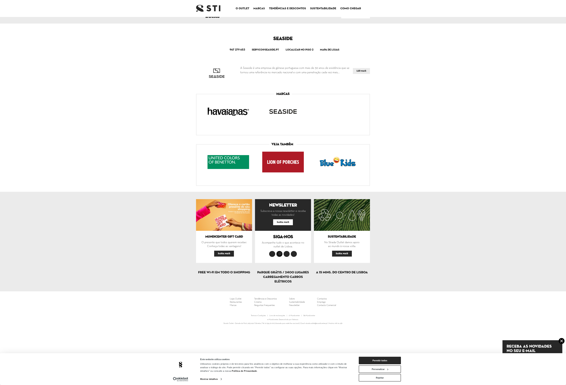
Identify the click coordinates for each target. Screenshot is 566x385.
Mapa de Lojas (329, 49)
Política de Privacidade (244, 371)
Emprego (321, 302)
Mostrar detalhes (209, 379)
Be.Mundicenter (309, 315)
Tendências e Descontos (287, 8)
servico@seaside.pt (265, 49)
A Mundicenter (294, 315)
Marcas (259, 8)
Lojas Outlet (235, 299)
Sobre (292, 299)
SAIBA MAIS (224, 253)
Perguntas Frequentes (264, 305)
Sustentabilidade (323, 8)
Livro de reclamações (277, 315)
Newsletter (294, 305)
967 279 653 (237, 49)
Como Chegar (350, 8)
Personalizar (378, 369)
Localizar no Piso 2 (299, 49)
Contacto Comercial (326, 305)
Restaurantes (236, 302)
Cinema (257, 302)
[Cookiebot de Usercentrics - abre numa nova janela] (181, 379)
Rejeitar (380, 377)
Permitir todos (379, 360)
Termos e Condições (258, 315)
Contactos (322, 299)
